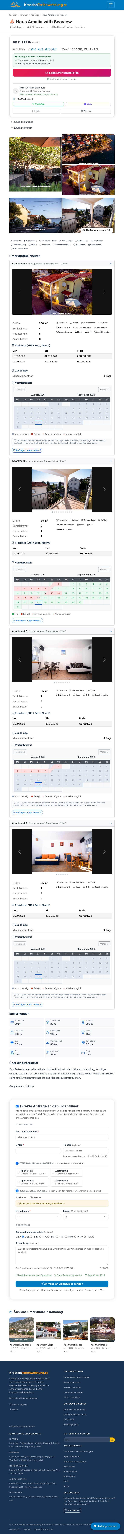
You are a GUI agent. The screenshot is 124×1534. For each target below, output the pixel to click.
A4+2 (40, 49)
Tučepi (34, 1487)
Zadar (20, 1473)
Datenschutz (15, 1529)
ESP (53, 1236)
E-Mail (20, 1145)
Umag (32, 1447)
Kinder (75, 1211)
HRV (81, 1236)
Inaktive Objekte (19, 1404)
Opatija (23, 1460)
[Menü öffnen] (111, 5)
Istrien (13, 1439)
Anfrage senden (107, 1526)
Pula (11, 1447)
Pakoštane (27, 1470)
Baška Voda (15, 1483)
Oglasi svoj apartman (43, 1529)
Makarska (44, 1483)
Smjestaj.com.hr (71, 1424)
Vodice (12, 1473)
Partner (15, 1409)
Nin (19, 1470)
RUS (71, 1236)
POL (89, 1236)
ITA (45, 1236)
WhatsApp (39, 104)
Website (87, 111)
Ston (11, 1500)
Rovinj (25, 1447)
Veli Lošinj (38, 1460)
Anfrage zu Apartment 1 (28, 450)
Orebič (48, 1497)
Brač (24, 1483)
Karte (37, 111)
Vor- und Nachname (27, 1131)
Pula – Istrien (70, 1476)
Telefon (72, 1145)
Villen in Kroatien (72, 1397)
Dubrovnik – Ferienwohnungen (78, 1451)
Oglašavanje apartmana (23, 1426)
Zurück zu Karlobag (23, 122)
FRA (62, 1236)
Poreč (56, 1443)
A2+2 (47, 49)
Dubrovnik (15, 1492)
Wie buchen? (74, 1510)
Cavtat (12, 1497)
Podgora (13, 1487)
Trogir (27, 1487)
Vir (57, 1470)
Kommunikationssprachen (34, 1232)
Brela (30, 1483)
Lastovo (39, 1497)
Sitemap (27, 1529)
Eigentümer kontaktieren (64, 72)
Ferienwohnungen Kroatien (77, 1377)
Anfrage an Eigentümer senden (63, 1283)
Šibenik (42, 1470)
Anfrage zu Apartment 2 (28, 620)
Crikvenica (20, 1456)
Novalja (45, 1456)
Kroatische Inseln (72, 1382)
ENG (36, 1236)
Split (21, 1487)
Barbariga (14, 1443)
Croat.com (69, 1419)
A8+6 (33, 49)
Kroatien (13, 15)
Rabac (18, 1447)
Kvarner (24, 15)
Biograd (13, 1470)
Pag (35, 1470)
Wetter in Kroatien (72, 1387)
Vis (40, 1487)
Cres (11, 1456)
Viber (89, 104)
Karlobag (35, 15)
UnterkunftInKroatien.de (75, 1414)
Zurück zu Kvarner (23, 127)
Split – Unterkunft (72, 1456)
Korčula (31, 1497)
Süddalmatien (17, 1479)
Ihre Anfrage (27, 1243)
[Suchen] (112, 1439)
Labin (30, 1443)
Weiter (103, 389)
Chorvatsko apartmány (74, 1409)
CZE (27, 1236)
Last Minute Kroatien (73, 1392)
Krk (27, 1456)
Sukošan (51, 1470)
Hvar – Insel (69, 1466)
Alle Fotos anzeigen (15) (98, 230)
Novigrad (47, 1443)
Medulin (38, 1443)
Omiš (53, 1483)
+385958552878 (24, 99)
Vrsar (38, 1447)
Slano (54, 1497)
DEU (19, 1236)
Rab (30, 1460)
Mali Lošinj (36, 1456)
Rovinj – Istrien (70, 1471)
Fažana (23, 1443)
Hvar (36, 1483)
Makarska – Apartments (75, 1461)
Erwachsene (23, 1211)
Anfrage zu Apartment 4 (29, 1004)
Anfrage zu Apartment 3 (28, 812)
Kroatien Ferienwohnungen (25, 1398)
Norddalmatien (18, 1466)
